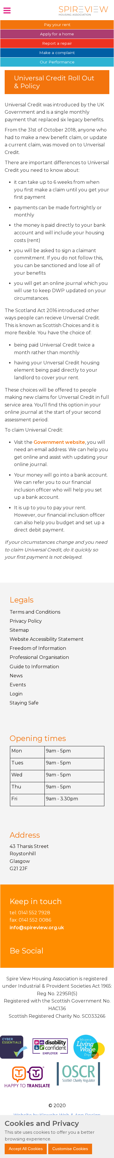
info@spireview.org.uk (37, 927)
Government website (59, 442)
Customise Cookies (70, 1148)
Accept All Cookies (26, 1148)
